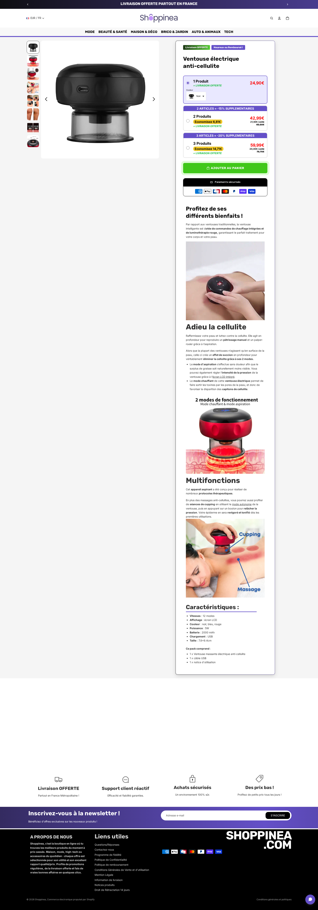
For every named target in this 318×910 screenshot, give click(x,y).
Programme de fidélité (108, 854)
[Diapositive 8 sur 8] (33, 141)
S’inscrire (278, 815)
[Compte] (279, 18)
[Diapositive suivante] (287, 4)
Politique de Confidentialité (111, 859)
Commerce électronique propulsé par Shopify (71, 899)
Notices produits (104, 884)
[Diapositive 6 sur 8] (33, 114)
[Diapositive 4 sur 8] (33, 87)
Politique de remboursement (111, 864)
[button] (225, 90)
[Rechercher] (272, 18)
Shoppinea (40, 899)
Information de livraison (109, 879)
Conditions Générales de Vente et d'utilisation (122, 869)
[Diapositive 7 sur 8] (33, 128)
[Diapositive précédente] (28, 4)
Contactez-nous (104, 849)
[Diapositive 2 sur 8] (33, 61)
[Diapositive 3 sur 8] (33, 74)
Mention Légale (104, 874)
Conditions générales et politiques (274, 899)
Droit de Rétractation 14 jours (112, 889)
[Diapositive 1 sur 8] (33, 47)
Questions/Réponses (107, 844)
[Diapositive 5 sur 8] (33, 101)
